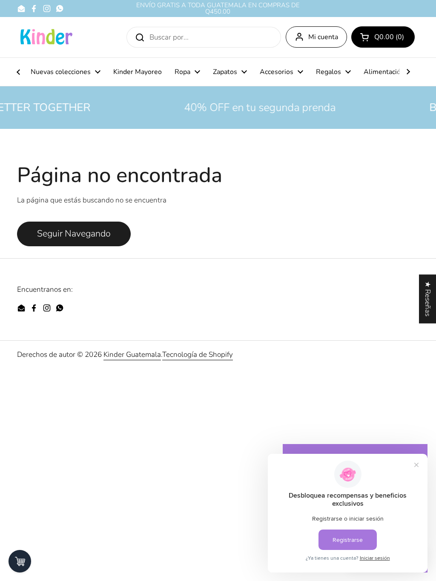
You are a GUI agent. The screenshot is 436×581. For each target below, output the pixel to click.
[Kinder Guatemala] (46, 37)
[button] (383, 37)
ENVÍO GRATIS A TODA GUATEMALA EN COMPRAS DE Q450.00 (218, 8)
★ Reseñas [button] (428, 298)
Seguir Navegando (74, 234)
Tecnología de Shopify (197, 354)
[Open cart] (20, 561)
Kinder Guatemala (132, 354)
